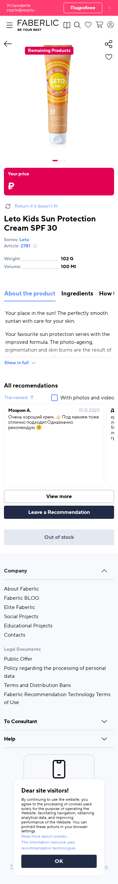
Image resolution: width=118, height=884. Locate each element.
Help (9, 739)
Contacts (14, 635)
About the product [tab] (29, 293)
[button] (59, 8)
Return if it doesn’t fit (36, 206)
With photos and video (87, 397)
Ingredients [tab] (77, 293)
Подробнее (82, 8)
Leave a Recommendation (59, 512)
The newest (16, 398)
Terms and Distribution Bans (37, 685)
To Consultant (20, 721)
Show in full (16, 363)
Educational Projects (28, 625)
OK (59, 861)
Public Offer (18, 659)
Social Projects (21, 616)
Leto (24, 240)
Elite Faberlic (19, 607)
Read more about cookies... (45, 836)
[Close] (109, 8)
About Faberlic (21, 589)
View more (59, 496)
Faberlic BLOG (21, 598)
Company (15, 571)
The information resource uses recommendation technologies (48, 845)
